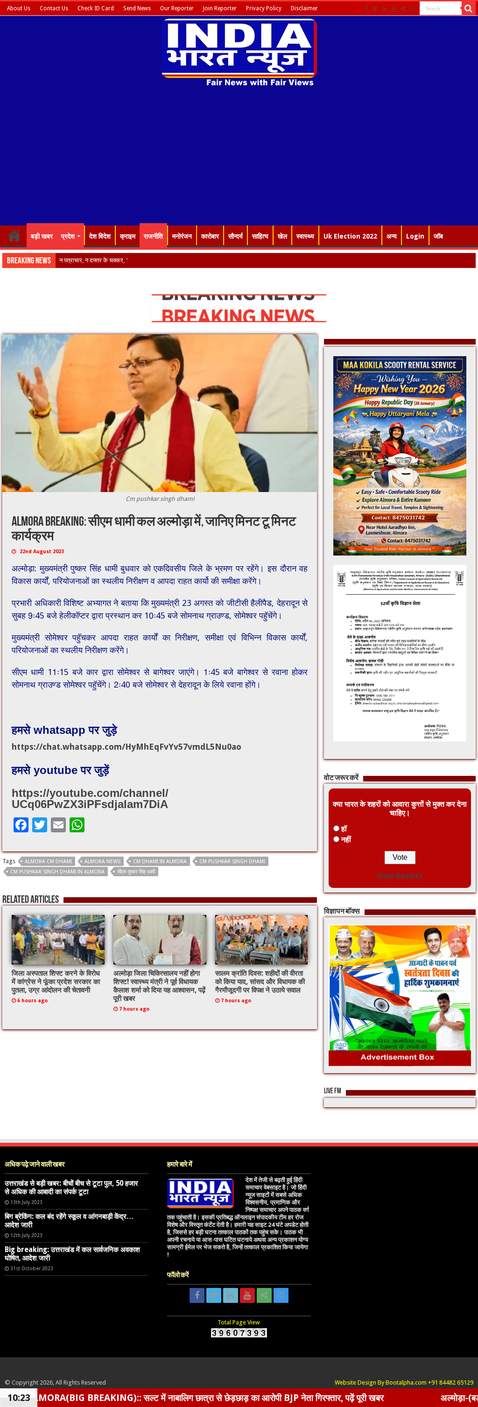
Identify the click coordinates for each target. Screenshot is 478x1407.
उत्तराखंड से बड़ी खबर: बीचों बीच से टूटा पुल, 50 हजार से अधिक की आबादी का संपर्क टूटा (71, 1187)
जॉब (438, 236)
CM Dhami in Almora (160, 861)
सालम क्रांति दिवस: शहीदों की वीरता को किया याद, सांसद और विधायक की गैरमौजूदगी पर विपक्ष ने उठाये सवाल (260, 981)
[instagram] (412, 8)
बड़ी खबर (42, 236)
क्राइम (127, 236)
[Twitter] (375, 8)
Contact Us (54, 8)
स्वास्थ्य (305, 236)
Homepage (14, 235)
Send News (137, 8)
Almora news (102, 861)
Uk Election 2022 (350, 236)
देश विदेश (100, 236)
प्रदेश (68, 236)
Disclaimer (304, 8)
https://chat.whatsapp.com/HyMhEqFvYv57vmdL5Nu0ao (126, 747)
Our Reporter (177, 8)
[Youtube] (394, 8)
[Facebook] (366, 8)
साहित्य (260, 236)
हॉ (344, 828)
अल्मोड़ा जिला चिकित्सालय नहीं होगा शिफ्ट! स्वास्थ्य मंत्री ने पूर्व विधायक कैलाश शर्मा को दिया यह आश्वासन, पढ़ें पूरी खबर (159, 986)
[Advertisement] (239, 157)
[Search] (469, 8)
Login (415, 236)
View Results (400, 876)
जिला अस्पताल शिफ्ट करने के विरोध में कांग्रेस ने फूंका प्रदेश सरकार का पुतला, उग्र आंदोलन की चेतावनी (56, 981)
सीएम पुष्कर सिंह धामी (136, 872)
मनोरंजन (182, 236)
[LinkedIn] (384, 8)
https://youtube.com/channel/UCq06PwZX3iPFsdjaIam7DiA (90, 798)
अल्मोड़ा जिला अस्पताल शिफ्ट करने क (99, 260)
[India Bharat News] (239, 51)
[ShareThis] (403, 8)
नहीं (346, 839)
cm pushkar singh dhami (232, 861)
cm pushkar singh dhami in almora (57, 872)
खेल (282, 236)
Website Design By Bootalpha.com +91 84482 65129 (404, 1382)
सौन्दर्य (235, 236)
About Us (18, 8)
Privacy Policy (263, 8)
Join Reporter (220, 8)
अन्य (392, 236)
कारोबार (210, 236)
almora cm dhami (48, 861)
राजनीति (153, 236)
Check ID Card (95, 8)
